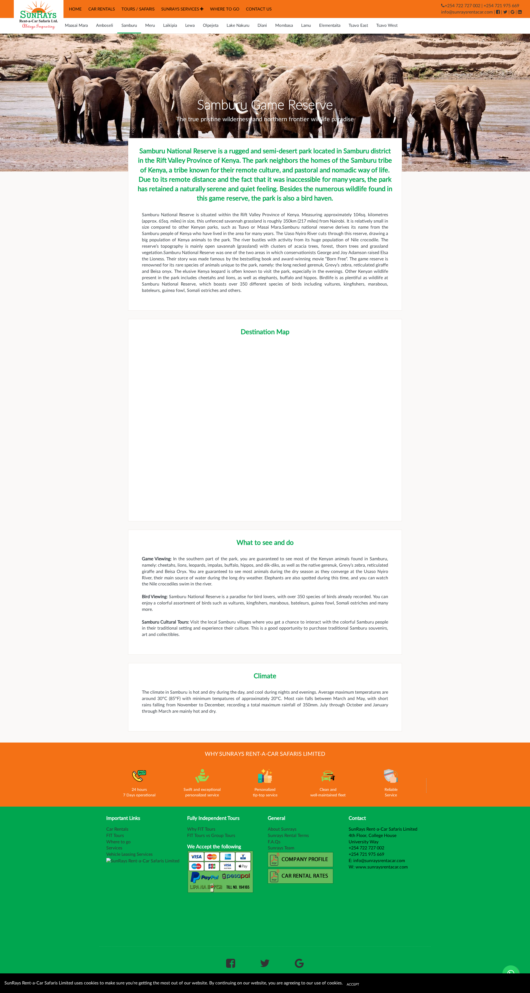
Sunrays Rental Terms (288, 835)
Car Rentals (117, 829)
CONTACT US (259, 9)
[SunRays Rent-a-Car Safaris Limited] (34, 15)
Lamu (306, 25)
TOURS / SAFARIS (138, 9)
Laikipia (170, 25)
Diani (262, 25)
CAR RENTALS (101, 9)
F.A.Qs (274, 842)
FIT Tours (115, 835)
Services (114, 848)
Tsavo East (358, 25)
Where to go (118, 842)
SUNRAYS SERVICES (180, 9)
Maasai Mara (76, 25)
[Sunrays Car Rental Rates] (302, 876)
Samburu (129, 25)
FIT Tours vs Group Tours (211, 835)
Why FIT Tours (201, 829)
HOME (75, 9)
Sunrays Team (281, 848)
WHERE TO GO (224, 9)
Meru (150, 25)
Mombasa (284, 25)
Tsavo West (387, 25)
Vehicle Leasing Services (129, 854)
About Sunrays (282, 829)
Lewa (190, 25)
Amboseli (104, 25)
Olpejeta (210, 25)
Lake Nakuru (238, 25)
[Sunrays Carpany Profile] (302, 859)
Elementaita (329, 25)
